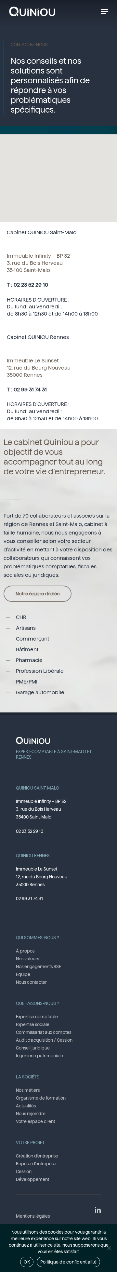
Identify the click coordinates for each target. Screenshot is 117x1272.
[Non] (109, 1248)
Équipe (23, 974)
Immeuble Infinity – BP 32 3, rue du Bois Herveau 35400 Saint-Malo (38, 263)
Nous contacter (31, 982)
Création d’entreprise (37, 1156)
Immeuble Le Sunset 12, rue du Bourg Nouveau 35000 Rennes (39, 368)
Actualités (26, 1105)
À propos (25, 951)
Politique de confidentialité (68, 1262)
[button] (104, 11)
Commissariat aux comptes (43, 1032)
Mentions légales (33, 1216)
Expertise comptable (37, 1016)
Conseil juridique (33, 1048)
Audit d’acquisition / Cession (44, 1040)
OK (27, 1262)
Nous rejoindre (31, 1113)
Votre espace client (35, 1121)
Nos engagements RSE (38, 966)
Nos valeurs (27, 958)
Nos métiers (28, 1090)
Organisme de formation (41, 1098)
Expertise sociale (32, 1024)
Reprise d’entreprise (36, 1163)
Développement (32, 1179)
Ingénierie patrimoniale (39, 1055)
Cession (24, 1171)
